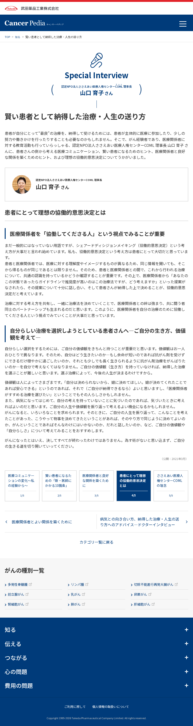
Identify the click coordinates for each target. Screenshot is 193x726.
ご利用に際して (75, 706)
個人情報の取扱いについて (110, 706)
